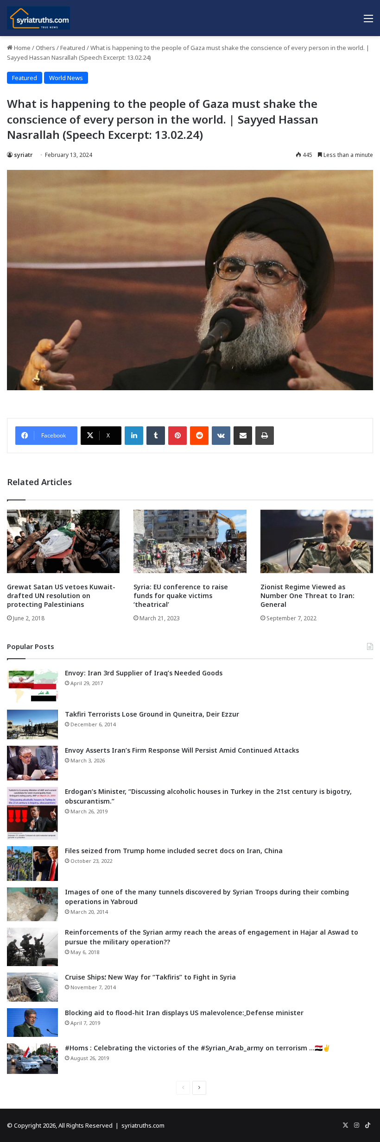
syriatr (23, 155)
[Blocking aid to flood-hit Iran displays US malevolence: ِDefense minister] (32, 1022)
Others (45, 48)
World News (66, 78)
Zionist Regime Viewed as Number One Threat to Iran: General (307, 595)
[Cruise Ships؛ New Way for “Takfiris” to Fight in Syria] (32, 987)
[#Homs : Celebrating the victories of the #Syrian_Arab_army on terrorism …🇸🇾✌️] (32, 1058)
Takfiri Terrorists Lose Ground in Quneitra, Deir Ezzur (152, 714)
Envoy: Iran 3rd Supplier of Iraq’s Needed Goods (143, 672)
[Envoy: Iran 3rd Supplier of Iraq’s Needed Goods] (32, 685)
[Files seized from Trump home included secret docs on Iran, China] (32, 863)
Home (22, 48)
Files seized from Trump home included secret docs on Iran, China (174, 850)
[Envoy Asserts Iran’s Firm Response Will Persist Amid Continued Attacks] (32, 763)
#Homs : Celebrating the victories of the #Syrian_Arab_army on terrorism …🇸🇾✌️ (197, 1047)
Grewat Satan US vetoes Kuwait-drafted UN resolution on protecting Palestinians (61, 595)
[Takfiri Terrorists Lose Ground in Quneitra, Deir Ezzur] (32, 724)
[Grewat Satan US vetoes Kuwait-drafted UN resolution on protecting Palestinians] (63, 541)
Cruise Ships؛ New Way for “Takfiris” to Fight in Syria (150, 977)
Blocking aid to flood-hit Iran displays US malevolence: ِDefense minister (184, 1012)
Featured (72, 48)
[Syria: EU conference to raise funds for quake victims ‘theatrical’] (189, 541)
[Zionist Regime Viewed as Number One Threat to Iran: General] (316, 541)
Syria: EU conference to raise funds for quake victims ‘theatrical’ (180, 595)
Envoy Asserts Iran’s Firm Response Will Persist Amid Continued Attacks (182, 750)
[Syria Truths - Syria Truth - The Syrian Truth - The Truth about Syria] (38, 18)
